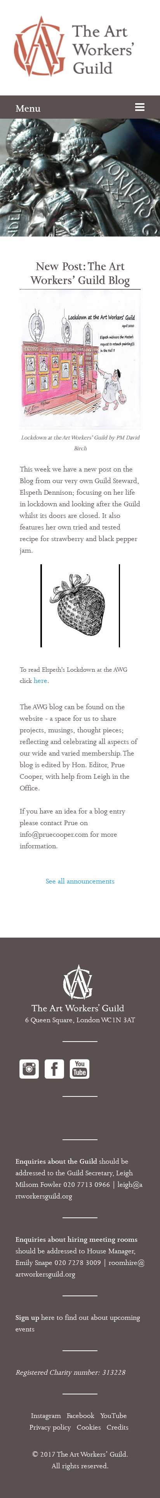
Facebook (80, 1415)
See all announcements (80, 881)
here (40, 680)
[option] (80, 166)
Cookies (89, 1427)
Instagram (46, 1415)
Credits (118, 1427)
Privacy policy (50, 1427)
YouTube (113, 1415)
